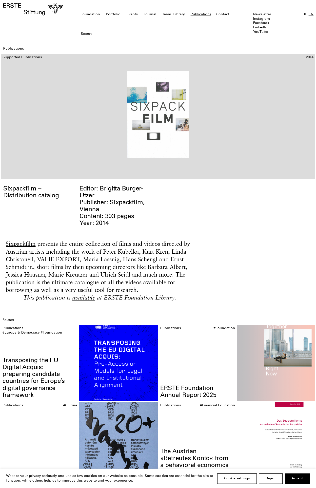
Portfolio (113, 14)
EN (311, 14)
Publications (201, 14)
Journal (149, 14)
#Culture (70, 405)
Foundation (90, 14)
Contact (222, 14)
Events (132, 14)
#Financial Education (217, 405)
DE (304, 14)
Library (179, 14)
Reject (271, 478)
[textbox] (133, 34)
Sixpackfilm (21, 243)
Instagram (261, 19)
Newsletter (262, 14)
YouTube (260, 32)
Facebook (261, 23)
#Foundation (51, 333)
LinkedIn (260, 27)
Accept (297, 478)
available (83, 297)
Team (166, 14)
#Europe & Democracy (21, 333)
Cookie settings (237, 478)
